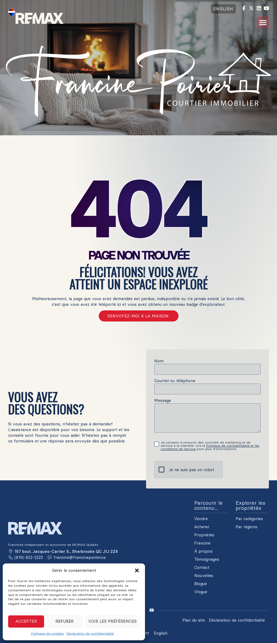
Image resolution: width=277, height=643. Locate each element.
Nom (159, 361)
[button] (137, 570)
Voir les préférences (112, 621)
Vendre (201, 518)
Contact (201, 567)
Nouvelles (203, 575)
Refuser (64, 621)
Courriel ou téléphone (174, 381)
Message (162, 400)
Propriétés (204, 535)
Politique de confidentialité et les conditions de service (210, 447)
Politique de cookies (47, 633)
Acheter (201, 526)
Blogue (200, 583)
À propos (203, 551)
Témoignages (206, 559)
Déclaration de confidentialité (90, 633)
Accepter (26, 621)
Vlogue (200, 591)
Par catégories (249, 518)
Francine (202, 543)
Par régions (246, 526)
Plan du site (193, 620)
